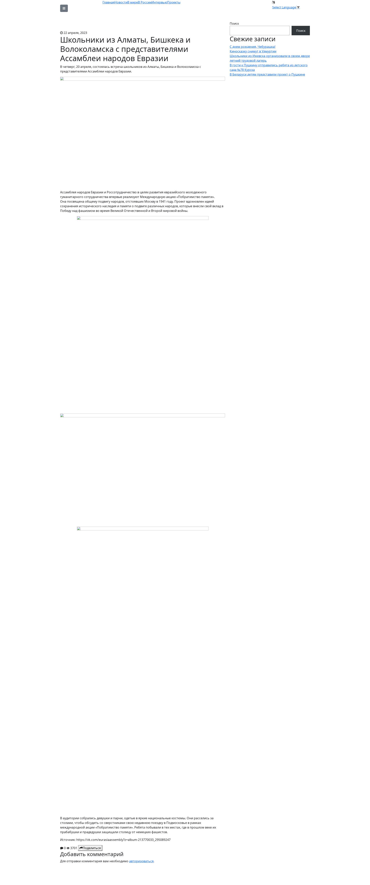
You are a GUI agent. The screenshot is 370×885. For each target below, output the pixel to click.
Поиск (234, 23)
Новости (120, 2)
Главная (108, 2)
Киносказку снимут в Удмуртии (253, 51)
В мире (132, 2)
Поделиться (92, 848)
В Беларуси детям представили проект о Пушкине (267, 74)
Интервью (159, 2)
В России (144, 2)
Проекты (173, 2)
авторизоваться (141, 861)
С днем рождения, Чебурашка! (252, 47)
